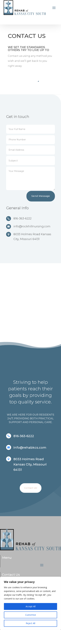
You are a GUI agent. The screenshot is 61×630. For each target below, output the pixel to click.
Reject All (30, 623)
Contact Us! (30, 488)
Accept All (31, 606)
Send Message (40, 196)
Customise (30, 614)
